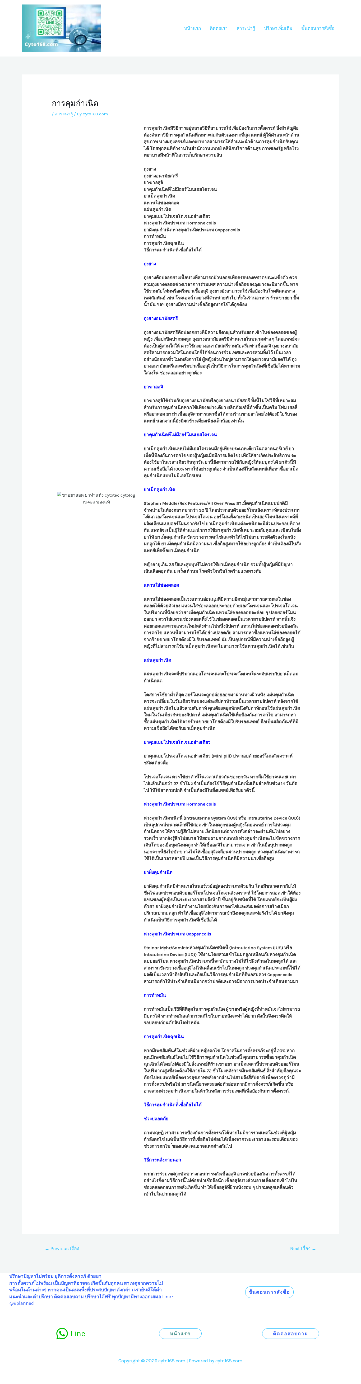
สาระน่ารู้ (246, 28)
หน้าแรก (192, 28)
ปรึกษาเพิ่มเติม (278, 28)
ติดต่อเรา (219, 28)
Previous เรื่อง (62, 1248)
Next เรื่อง (303, 1248)
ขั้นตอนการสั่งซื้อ (318, 28)
